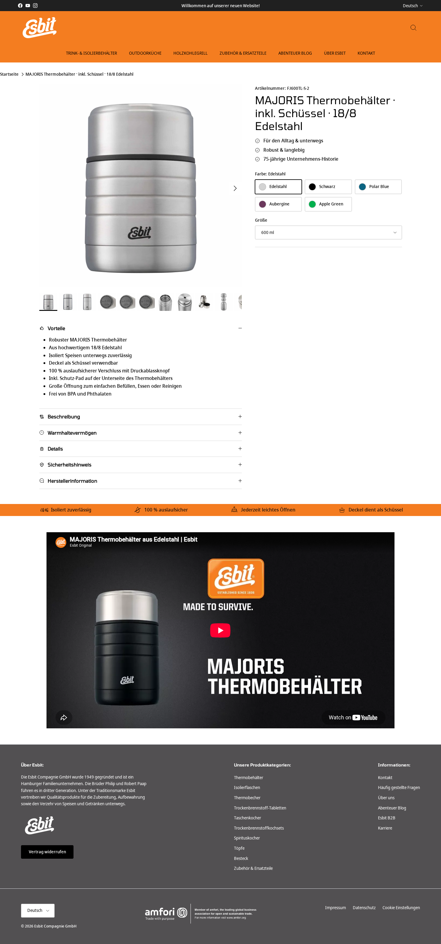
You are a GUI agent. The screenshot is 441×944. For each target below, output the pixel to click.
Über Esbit (335, 53)
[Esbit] (39, 27)
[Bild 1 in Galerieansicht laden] (140, 185)
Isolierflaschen (247, 788)
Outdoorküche (145, 53)
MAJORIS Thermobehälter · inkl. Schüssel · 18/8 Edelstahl (80, 74)
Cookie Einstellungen (401, 908)
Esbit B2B (386, 818)
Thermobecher (247, 798)
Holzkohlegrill (190, 53)
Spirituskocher (247, 838)
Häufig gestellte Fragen (399, 788)
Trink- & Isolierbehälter (91, 53)
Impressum (335, 908)
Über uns (386, 798)
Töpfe (239, 848)
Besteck (241, 858)
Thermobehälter (248, 778)
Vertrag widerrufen (47, 852)
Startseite (9, 74)
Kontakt (366, 53)
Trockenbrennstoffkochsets (259, 828)
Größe (261, 220)
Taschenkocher (247, 818)
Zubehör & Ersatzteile (243, 53)
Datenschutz (364, 908)
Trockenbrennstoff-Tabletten (260, 808)
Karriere (385, 828)
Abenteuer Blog (295, 53)
